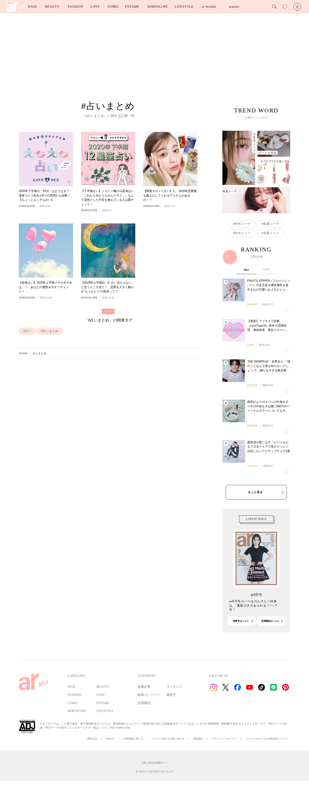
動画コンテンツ (149, 695)
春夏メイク (271, 233)
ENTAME (132, 6)
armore (234, 6)
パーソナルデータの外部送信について (267, 738)
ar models (209, 6)
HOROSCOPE (157, 6)
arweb (23, 353)
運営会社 (92, 738)
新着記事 (144, 686)
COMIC (113, 6)
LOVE (95, 6)
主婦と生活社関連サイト (154, 762)
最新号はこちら (241, 621)
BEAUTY (52, 6)
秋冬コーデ (243, 223)
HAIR (32, 6)
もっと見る (255, 492)
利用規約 (198, 738)
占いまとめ (51, 331)
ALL (246, 269)
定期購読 (144, 703)
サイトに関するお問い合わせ (168, 738)
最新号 (171, 695)
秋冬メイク (243, 233)
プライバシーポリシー (224, 738)
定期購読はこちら (270, 621)
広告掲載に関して (133, 738)
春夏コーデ (271, 223)
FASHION (75, 6)
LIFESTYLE (184, 6)
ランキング (174, 686)
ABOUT (110, 738)
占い (28, 331)
